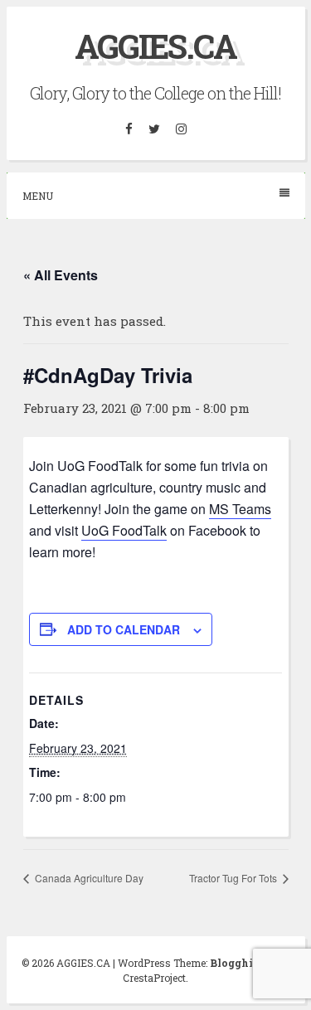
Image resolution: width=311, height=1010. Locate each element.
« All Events (60, 274)
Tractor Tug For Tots (234, 878)
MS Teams (240, 508)
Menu (37, 195)
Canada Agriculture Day (87, 878)
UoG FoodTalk (124, 530)
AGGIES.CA (155, 46)
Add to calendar (123, 629)
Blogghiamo (243, 962)
